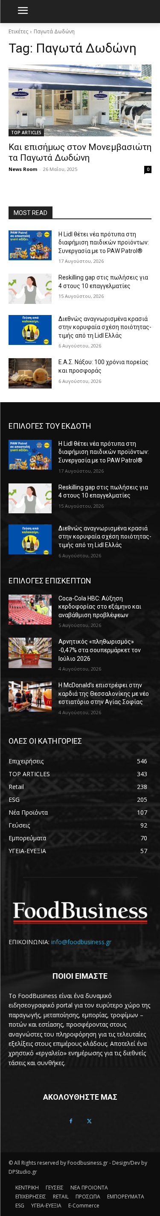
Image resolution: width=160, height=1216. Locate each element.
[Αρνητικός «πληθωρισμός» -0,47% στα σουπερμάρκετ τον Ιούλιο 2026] (30, 653)
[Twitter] (89, 1121)
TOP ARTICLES (26, 132)
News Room (23, 169)
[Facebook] (71, 1121)
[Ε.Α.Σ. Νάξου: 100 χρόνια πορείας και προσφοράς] (30, 373)
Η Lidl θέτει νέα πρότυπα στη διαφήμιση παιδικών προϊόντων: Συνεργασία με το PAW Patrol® (103, 242)
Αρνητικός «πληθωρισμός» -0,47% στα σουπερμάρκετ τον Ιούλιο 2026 (99, 650)
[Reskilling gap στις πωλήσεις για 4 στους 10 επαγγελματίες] (30, 288)
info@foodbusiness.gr (81, 942)
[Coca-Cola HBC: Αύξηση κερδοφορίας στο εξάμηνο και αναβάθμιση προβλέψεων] (30, 609)
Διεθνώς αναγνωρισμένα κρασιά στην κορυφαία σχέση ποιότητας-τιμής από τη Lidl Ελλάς (104, 327)
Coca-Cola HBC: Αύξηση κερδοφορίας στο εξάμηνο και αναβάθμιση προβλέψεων (99, 606)
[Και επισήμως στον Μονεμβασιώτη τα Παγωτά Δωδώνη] (80, 100)
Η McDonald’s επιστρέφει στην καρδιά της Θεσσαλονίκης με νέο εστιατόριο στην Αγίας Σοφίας (103, 693)
